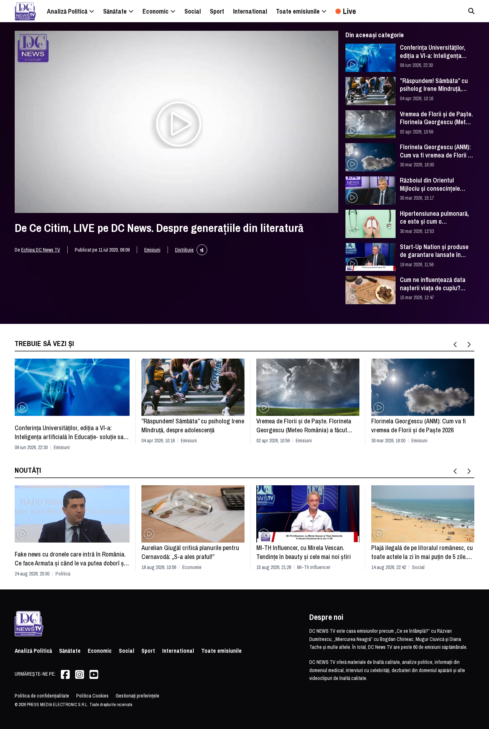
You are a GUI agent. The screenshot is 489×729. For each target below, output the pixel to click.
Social (418, 567)
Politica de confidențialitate (42, 695)
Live (349, 11)
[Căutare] (471, 11)
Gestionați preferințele (137, 695)
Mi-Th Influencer (313, 567)
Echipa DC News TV (40, 250)
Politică (62, 573)
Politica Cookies (92, 695)
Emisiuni (152, 250)
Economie (192, 567)
